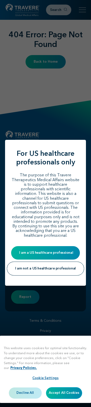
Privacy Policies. (23, 368)
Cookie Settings (45, 378)
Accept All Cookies (64, 393)
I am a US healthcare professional (46, 253)
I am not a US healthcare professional (45, 268)
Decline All (25, 393)
